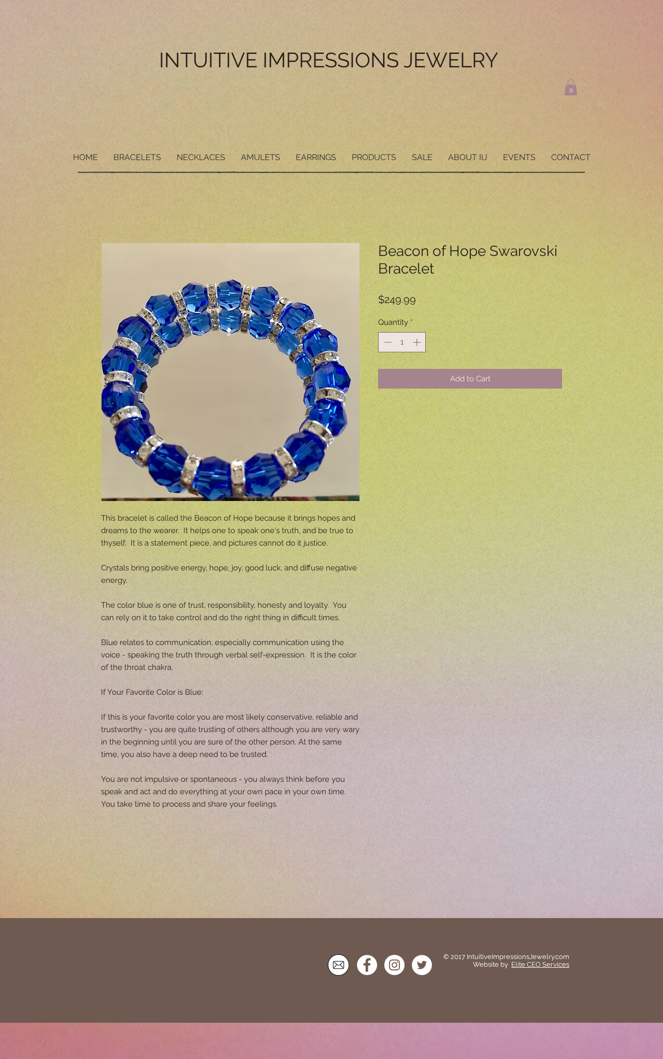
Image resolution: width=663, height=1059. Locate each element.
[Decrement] (387, 343)
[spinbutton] (402, 343)
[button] (571, 87)
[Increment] (418, 343)
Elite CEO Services (540, 965)
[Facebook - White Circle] (367, 966)
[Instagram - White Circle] (394, 966)
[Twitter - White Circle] (422, 966)
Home (113, 206)
